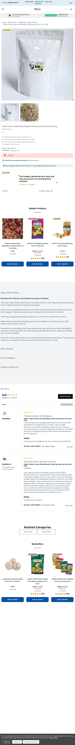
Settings (7, 742)
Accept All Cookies (31, 742)
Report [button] (47, 446)
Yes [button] (43, 446)
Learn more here (33, 160)
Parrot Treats (46, 532)
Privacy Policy (53, 738)
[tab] (67, 404)
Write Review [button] (65, 396)
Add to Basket (12, 264)
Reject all (17, 742)
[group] (12, 395)
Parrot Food (28, 532)
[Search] (66, 10)
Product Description (9, 148)
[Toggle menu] (2, 9)
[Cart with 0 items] (71, 10)
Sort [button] (4, 404)
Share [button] (53, 446)
